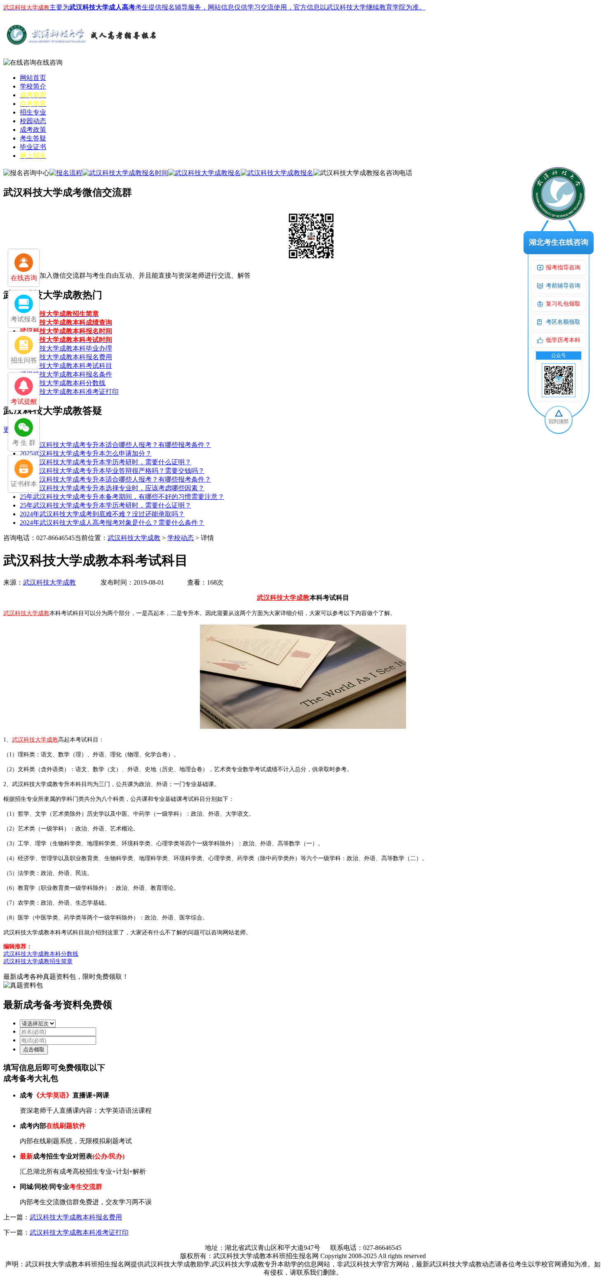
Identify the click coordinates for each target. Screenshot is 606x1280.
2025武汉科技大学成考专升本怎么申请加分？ (86, 453)
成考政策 (33, 129)
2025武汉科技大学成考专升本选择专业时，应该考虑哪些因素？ (112, 487)
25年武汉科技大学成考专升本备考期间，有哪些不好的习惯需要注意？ (122, 496)
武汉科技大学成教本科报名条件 (66, 374)
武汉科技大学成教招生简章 (38, 961)
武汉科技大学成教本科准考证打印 (69, 391)
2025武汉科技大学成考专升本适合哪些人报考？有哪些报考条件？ (115, 444)
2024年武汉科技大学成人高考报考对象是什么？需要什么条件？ (112, 522)
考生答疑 (33, 138)
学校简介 (33, 86)
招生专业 (33, 112)
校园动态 (33, 120)
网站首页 (33, 77)
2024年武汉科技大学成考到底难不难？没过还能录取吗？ (102, 513)
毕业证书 (33, 146)
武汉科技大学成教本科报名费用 (66, 356)
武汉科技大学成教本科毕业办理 (66, 348)
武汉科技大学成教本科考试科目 (66, 365)
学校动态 (180, 537)
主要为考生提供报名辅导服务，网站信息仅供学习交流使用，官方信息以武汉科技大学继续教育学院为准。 (214, 7)
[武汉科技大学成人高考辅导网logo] (81, 44)
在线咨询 (49, 62)
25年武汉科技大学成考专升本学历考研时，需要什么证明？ (105, 462)
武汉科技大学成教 (134, 537)
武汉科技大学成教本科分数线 (63, 382)
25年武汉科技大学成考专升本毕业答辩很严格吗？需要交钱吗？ (112, 470)
